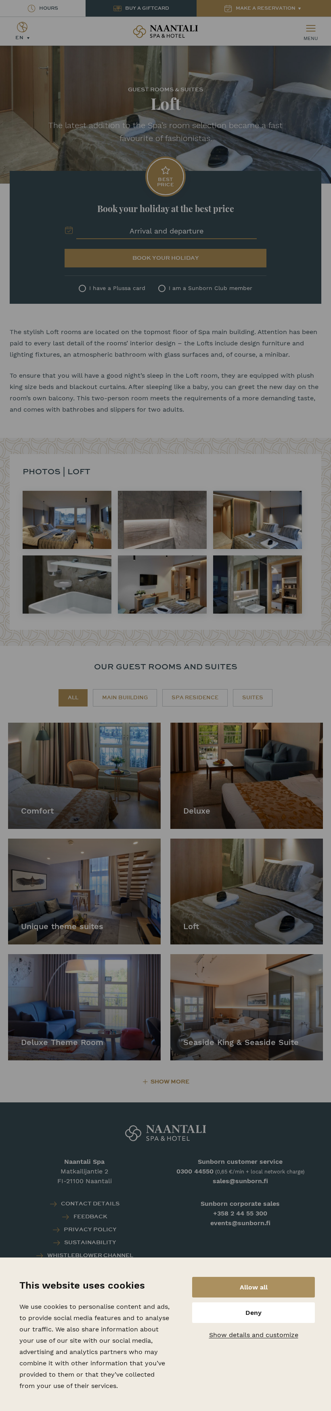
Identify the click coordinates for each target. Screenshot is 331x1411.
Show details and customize (253, 1335)
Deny (253, 1312)
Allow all (254, 1287)
